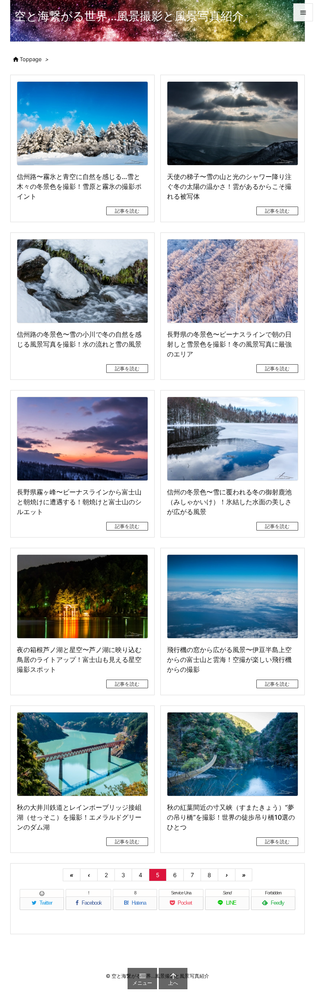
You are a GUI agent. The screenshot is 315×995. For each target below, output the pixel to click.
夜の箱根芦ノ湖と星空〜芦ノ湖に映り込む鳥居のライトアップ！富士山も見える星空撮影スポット (79, 659)
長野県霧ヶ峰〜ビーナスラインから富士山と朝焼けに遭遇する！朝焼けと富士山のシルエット (79, 502)
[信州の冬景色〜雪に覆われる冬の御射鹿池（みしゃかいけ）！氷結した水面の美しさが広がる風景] (232, 439)
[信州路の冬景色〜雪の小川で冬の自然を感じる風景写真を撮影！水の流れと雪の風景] (82, 281)
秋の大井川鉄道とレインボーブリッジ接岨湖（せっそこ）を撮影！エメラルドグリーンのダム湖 (79, 817)
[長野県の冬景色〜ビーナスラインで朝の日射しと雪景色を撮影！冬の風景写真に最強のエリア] (232, 281)
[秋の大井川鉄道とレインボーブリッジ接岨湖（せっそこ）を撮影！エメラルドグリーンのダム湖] (82, 754)
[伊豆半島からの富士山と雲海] (232, 596)
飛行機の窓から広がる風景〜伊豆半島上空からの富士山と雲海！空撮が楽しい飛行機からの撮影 (229, 659)
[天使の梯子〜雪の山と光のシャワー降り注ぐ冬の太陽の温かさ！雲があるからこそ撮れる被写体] (232, 123)
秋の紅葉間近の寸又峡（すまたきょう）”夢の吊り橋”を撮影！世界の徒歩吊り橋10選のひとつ (231, 817)
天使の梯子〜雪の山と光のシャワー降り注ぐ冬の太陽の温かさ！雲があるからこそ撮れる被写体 (229, 186)
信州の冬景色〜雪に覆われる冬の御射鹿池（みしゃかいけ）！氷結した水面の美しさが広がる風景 (229, 502)
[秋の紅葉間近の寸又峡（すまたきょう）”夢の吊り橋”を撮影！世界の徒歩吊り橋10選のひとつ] (232, 754)
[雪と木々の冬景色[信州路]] (82, 123)
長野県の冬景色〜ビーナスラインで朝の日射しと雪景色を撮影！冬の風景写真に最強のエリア (229, 344)
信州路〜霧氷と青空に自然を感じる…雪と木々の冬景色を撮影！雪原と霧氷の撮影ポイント (79, 186)
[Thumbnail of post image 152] (82, 439)
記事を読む (127, 211)
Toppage (31, 59)
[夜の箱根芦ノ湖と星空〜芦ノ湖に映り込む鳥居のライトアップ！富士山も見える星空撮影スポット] (82, 596)
